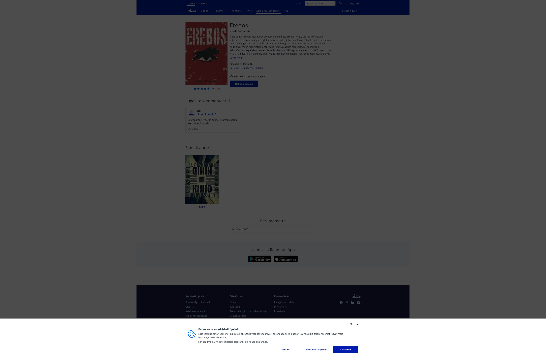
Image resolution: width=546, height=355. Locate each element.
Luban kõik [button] (345, 349)
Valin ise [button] (285, 349)
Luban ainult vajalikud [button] (316, 349)
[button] (352, 324)
